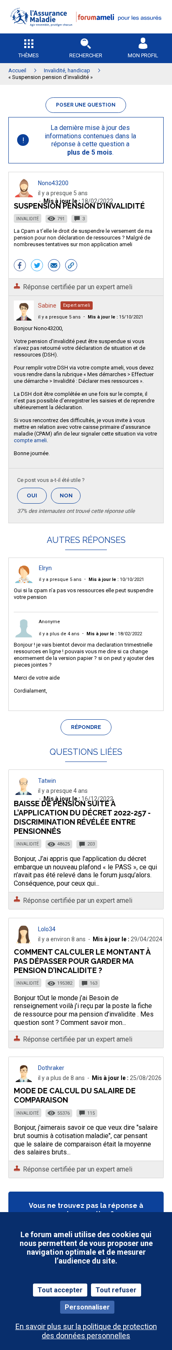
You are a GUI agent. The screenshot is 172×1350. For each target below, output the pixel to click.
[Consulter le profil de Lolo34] (24, 941)
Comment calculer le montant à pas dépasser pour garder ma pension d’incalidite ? (82, 961)
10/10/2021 (116, 579)
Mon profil (143, 55)
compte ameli (30, 440)
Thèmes (28, 55)
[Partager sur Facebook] (20, 266)
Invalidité (27, 219)
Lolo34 (47, 929)
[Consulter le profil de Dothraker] (24, 1080)
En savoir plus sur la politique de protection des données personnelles (86, 1331)
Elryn (45, 568)
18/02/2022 (114, 634)
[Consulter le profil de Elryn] (24, 581)
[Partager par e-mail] (54, 266)
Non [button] (70, 498)
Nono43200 (53, 183)
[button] (86, 31)
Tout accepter (60, 1290)
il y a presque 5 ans (59, 317)
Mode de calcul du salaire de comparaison (75, 1095)
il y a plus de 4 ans (59, 634)
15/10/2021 (115, 317)
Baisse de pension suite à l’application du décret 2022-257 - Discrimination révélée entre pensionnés (82, 817)
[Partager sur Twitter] (37, 266)
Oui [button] (37, 495)
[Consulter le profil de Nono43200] (24, 195)
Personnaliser (87, 1307)
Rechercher (85, 55)
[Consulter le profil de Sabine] (24, 318)
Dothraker (51, 1068)
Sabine (47, 305)
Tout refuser (116, 1290)
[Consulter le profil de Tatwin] (24, 793)
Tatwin (47, 780)
